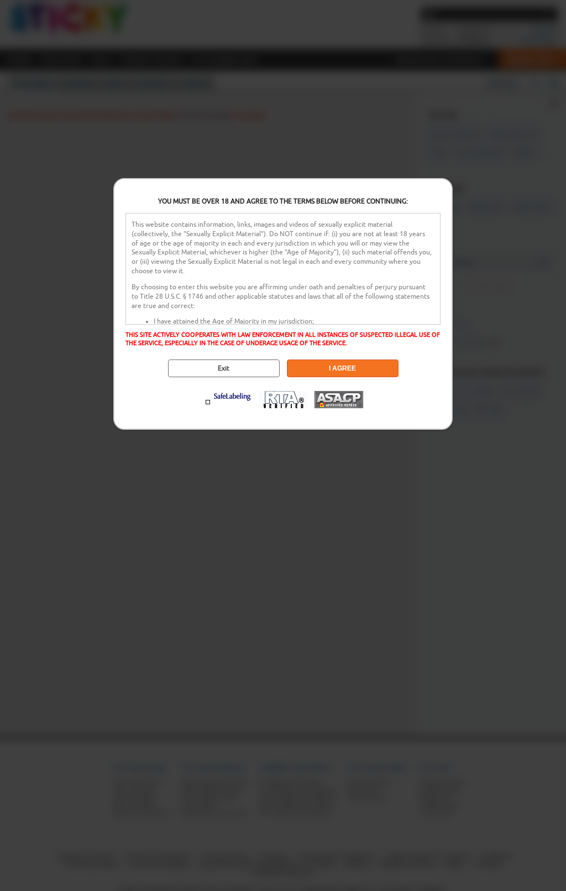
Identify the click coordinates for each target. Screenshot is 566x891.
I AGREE (342, 368)
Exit (223, 368)
